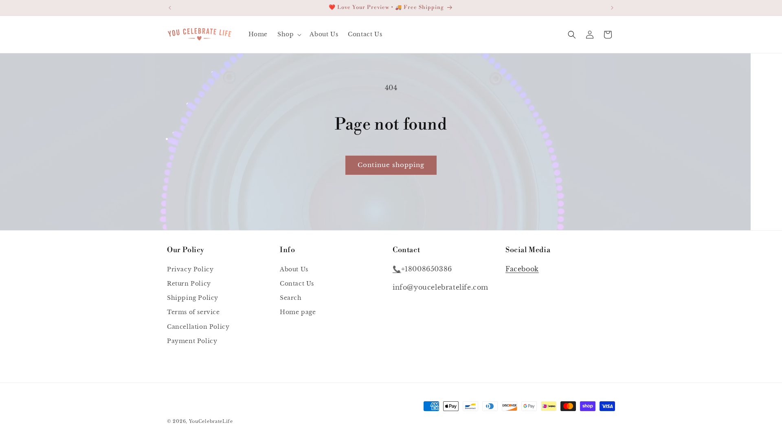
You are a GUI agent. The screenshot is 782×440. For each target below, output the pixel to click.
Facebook (522, 268)
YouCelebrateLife (211, 421)
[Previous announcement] (170, 7)
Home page (298, 312)
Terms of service (193, 312)
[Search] (572, 35)
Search (291, 297)
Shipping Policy (192, 297)
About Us (294, 269)
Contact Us (297, 283)
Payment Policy (192, 340)
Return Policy (189, 283)
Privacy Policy (190, 269)
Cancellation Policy (198, 326)
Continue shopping (391, 165)
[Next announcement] (612, 7)
